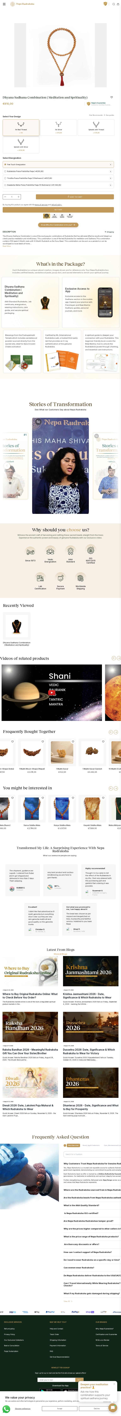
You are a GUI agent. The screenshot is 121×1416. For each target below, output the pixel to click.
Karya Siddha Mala (62, 825)
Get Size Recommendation (59, 1357)
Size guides (109, 115)
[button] (6, 465)
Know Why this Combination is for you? (56, 225)
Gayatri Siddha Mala (92, 825)
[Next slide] (119, 658)
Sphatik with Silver (21, 148)
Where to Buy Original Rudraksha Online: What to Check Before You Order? (30, 996)
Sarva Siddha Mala (32, 825)
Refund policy (9, 1329)
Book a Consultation (11, 1346)
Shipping (110, 232)
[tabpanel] (60, 55)
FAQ (51, 1351)
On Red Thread (21, 131)
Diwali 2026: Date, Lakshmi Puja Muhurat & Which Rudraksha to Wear (28, 1107)
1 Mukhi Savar (62, 769)
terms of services (41, 205)
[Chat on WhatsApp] (6, 1409)
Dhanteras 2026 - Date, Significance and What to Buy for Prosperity (90, 1107)
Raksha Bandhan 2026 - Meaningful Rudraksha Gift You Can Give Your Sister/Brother (30, 1051)
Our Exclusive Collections (14, 1340)
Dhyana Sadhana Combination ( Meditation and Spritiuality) (16, 644)
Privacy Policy (9, 1334)
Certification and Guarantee (106, 1334)
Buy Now (58, 210)
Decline (97, 1409)
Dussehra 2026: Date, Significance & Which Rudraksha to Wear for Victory (89, 1051)
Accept (59, 1409)
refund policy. (57, 205)
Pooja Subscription (11, 1351)
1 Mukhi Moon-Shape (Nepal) (32, 769)
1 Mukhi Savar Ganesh (92, 769)
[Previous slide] (114, 658)
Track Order (54, 1334)
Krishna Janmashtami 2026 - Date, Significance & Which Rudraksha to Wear (87, 996)
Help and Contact (56, 1329)
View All (67, 1301)
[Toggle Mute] (38, 421)
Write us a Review (102, 1340)
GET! (79, 1380)
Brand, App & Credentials (91, 1145)
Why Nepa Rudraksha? (104, 1329)
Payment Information (58, 1346)
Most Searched (73, 1145)
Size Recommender (96, 115)
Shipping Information (58, 1340)
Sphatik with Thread (96, 131)
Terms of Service (102, 1346)
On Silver (58, 131)
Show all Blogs (60, 954)
